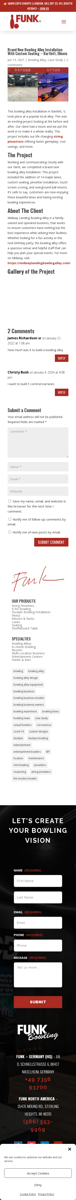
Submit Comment (51, 542)
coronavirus (44, 725)
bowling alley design (26, 678)
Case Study (55, 60)
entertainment (22, 745)
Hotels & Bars (21, 660)
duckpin (18, 738)
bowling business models (29, 698)
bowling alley (36, 671)
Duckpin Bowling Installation (31, 612)
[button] (70, 1149)
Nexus (16, 615)
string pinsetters (41, 772)
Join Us (44, 8)
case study (41, 718)
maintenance (36, 758)
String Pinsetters (23, 606)
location (18, 758)
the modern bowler (25, 778)
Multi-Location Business (28, 653)
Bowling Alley (37, 60)
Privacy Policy (46, 1194)
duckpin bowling (38, 738)
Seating (17, 625)
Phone (28, 935)
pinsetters (40, 765)
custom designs (38, 731)
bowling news (22, 718)
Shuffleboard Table (25, 628)
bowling (18, 671)
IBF (48, 752)
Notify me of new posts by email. (37, 532)
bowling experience (25, 711)
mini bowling (21, 765)
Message (30, 958)
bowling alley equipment (28, 684)
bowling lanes (50, 711)
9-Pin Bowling (21, 609)
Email (27, 912)
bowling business (24, 691)
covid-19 (19, 731)
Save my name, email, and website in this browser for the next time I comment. (37, 506)
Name (27, 870)
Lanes (16, 622)
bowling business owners (29, 704)
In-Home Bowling (24, 647)
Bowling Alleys (21, 643)
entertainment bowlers (27, 752)
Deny (38, 1185)
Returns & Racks (23, 619)
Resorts (17, 650)
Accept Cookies (38, 1173)
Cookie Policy (28, 1194)
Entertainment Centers (27, 657)
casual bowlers (22, 725)
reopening (20, 772)
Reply (61, 358)
